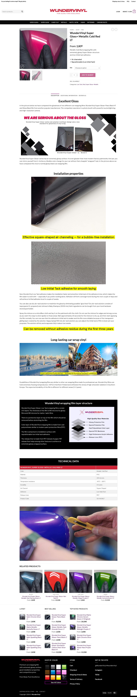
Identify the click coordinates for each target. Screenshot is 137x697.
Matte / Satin (73, 22)
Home (72, 30)
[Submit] (22, 11)
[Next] (64, 48)
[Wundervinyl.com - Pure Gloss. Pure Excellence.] (68, 11)
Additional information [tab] (68, 95)
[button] (118, 11)
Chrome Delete (102, 22)
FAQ (128, 1)
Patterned (90, 22)
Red (82, 30)
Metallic (64, 22)
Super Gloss (45, 22)
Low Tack (79, 84)
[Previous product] (116, 29)
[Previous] (23, 48)
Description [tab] (55, 95)
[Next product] (112, 29)
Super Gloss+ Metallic (92, 84)
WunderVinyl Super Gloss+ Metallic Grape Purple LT (80, 597)
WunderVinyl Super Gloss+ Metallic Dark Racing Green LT (31, 597)
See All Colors (56, 682)
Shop (77, 30)
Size (71, 67)
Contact (133, 1)
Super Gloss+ (34, 22)
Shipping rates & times (118, 1)
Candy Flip (55, 22)
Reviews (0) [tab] (82, 95)
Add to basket (87, 75)
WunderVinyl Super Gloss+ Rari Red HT (56, 597)
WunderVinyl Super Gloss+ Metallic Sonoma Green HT (105, 597)
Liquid (83, 22)
